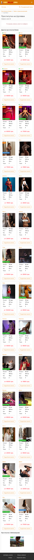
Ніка (3, 497)
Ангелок (4, 318)
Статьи (10, 557)
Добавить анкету (8, 555)
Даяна (20, 390)
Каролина (21, 318)
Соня (3, 247)
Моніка (20, 354)
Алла (20, 283)
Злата (20, 426)
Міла (20, 140)
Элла (21, 104)
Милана (4, 390)
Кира (4, 33)
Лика (3, 283)
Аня (3, 140)
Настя (3, 211)
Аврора (5, 68)
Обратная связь (21, 557)
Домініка (4, 176)
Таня (4, 104)
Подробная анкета (9, 64)
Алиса (21, 68)
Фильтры (3, 7)
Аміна (20, 176)
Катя (21, 33)
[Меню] (32, 2)
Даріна (4, 461)
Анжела (21, 211)
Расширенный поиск (27, 7)
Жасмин (4, 354)
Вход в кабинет (21, 555)
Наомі (20, 247)
